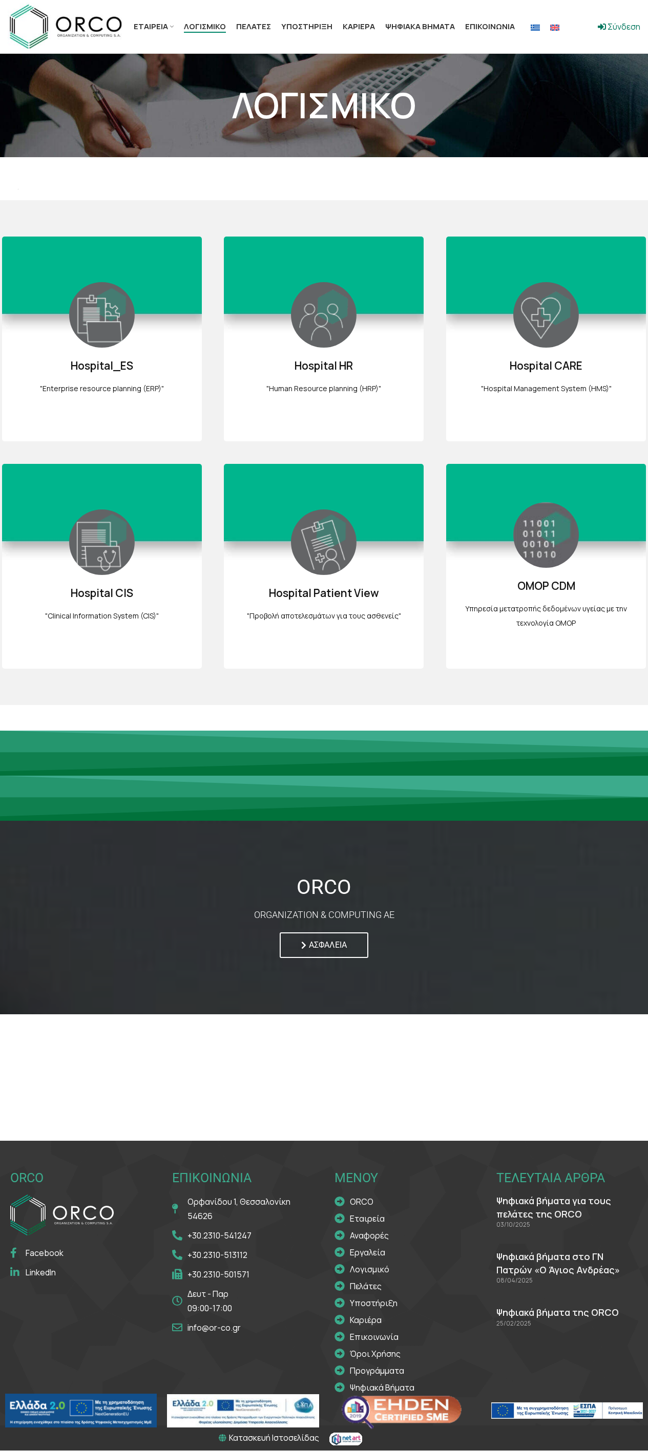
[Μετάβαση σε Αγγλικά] (555, 27)
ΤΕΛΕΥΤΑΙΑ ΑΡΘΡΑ (550, 1177)
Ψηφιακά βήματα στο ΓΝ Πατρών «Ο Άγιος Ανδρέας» (558, 1262)
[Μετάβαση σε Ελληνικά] (535, 27)
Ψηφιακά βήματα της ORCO (557, 1312)
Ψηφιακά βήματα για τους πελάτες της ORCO (553, 1207)
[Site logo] (65, 25)
